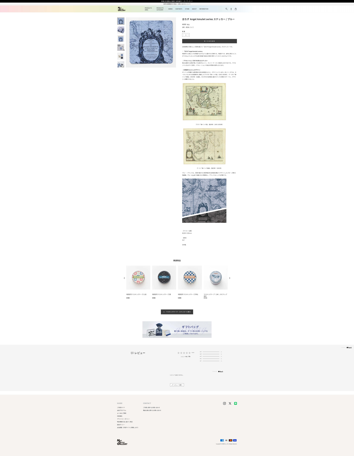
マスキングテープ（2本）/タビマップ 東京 (215, 295)
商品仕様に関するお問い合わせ (152, 410)
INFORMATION (203, 9)
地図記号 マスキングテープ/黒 (161, 294)
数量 (183, 31)
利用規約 (119, 416)
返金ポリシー (121, 425)
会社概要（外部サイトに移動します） (128, 427)
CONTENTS (178, 9)
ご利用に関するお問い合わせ (151, 407)
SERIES (170, 9)
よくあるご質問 (121, 413)
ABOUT (194, 9)
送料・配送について (188, 27)
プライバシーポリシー (123, 419)
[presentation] (124, 278)
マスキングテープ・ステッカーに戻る (178, 312)
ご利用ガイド (121, 407)
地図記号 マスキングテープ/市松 (188, 294)
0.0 (193, 352)
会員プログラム (121, 410)
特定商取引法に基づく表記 (125, 422)
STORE (187, 9)
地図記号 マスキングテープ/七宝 (136, 294)
